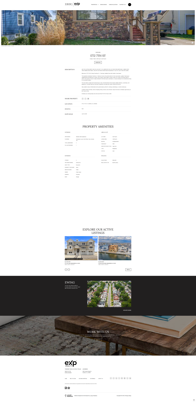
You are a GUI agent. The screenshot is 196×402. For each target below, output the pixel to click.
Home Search (103, 4)
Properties (94, 4)
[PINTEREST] (125, 378)
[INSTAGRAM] (114, 378)
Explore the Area (127, 310)
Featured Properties (83, 378)
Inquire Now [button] (98, 62)
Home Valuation (113, 4)
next (8, 42)
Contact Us (122, 4)
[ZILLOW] (130, 378)
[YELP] (127, 378)
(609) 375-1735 (68, 371)
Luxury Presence (93, 395)
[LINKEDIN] (116, 378)
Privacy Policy (128, 395)
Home (66, 378)
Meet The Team (73, 378)
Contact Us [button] (98, 339)
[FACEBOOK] (111, 378)
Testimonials (92, 378)
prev (5, 42)
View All (128, 269)
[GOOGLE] (122, 378)
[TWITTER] (119, 378)
